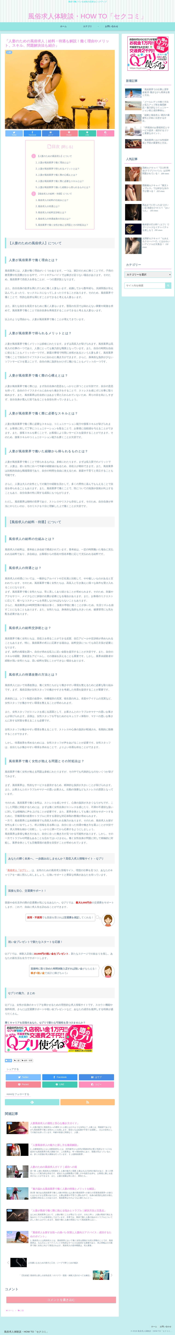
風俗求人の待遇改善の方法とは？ (54, 218)
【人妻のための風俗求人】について (54, 156)
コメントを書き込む (61, 1299)
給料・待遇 (28, 1060)
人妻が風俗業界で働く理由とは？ (54, 162)
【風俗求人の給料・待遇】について (54, 193)
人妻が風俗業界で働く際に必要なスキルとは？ (61, 181)
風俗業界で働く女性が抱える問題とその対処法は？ (63, 225)
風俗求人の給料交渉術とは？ (52, 212)
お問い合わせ (165, 1326)
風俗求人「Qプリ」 (18, 870)
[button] (105, 133)
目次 (56, 146)
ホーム (154, 1326)
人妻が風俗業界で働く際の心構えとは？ (57, 175)
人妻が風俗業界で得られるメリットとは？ (59, 168)
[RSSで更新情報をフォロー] (87, 1102)
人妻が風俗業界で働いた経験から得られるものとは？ (64, 187)
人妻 (9, 1060)
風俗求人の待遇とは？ (49, 206)
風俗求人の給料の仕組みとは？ (53, 200)
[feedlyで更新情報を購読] (32, 1102)
